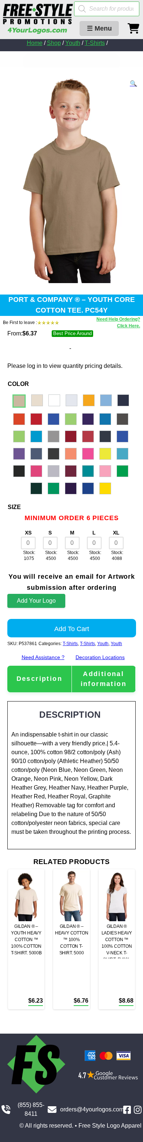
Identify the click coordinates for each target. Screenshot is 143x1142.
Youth (72, 43)
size (14, 507)
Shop (54, 43)
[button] (133, 83)
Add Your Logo (36, 601)
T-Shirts (95, 43)
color (18, 384)
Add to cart (71, 629)
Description (39, 678)
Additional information (103, 678)
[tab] (39, 679)
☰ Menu (99, 28)
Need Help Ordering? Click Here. (118, 322)
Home (35, 43)
